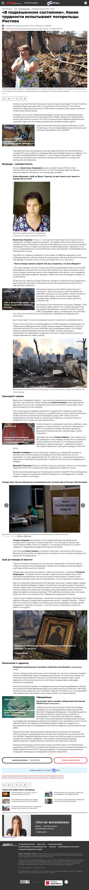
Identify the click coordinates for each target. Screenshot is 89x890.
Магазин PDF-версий (55, 844)
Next (83, 505)
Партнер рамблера (37, 881)
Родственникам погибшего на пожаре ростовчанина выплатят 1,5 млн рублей (24, 800)
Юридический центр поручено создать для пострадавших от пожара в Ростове (68, 793)
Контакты (52, 847)
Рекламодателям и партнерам (68, 847)
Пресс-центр (41, 844)
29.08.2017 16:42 (7, 9)
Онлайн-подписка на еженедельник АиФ (32, 847)
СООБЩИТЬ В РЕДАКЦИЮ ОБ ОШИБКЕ (30, 849)
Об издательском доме (26, 844)
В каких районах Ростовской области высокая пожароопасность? (24, 793)
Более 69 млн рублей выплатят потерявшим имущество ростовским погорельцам (26, 807)
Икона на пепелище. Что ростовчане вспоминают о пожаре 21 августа (45, 647)
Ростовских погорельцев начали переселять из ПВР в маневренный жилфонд (69, 800)
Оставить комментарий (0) (71, 760)
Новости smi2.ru (9, 837)
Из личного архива (9, 536)
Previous (6, 505)
